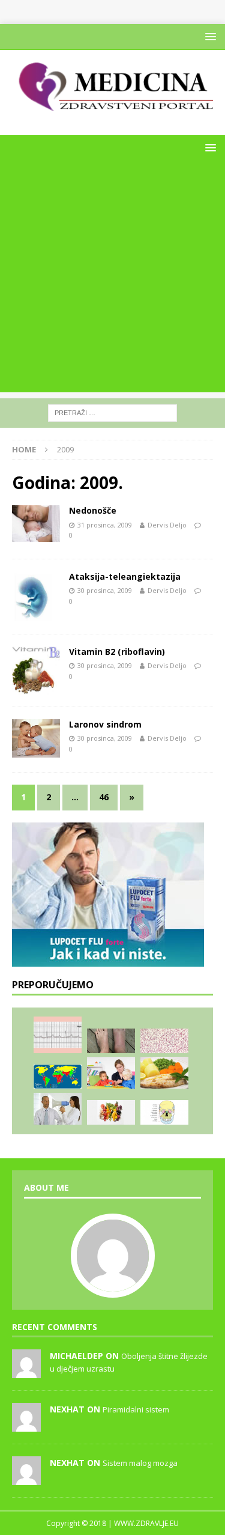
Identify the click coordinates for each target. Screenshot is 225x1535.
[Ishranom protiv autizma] (111, 1073)
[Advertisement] (112, 279)
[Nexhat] (26, 1425)
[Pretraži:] (112, 412)
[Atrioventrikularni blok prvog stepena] (58, 1035)
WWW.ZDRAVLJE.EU (146, 1523)
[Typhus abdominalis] (58, 1077)
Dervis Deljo (167, 524)
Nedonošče (92, 510)
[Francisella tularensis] (164, 1041)
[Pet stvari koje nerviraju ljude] (58, 1109)
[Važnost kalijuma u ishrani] (111, 1112)
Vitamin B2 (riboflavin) (117, 651)
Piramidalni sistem (136, 1409)
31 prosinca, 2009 (104, 524)
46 (104, 797)
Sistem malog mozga (140, 1462)
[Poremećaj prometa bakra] (164, 1073)
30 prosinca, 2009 (104, 590)
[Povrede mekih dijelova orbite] (164, 1112)
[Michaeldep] (26, 1371)
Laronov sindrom (105, 724)
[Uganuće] (111, 1041)
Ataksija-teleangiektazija (125, 576)
